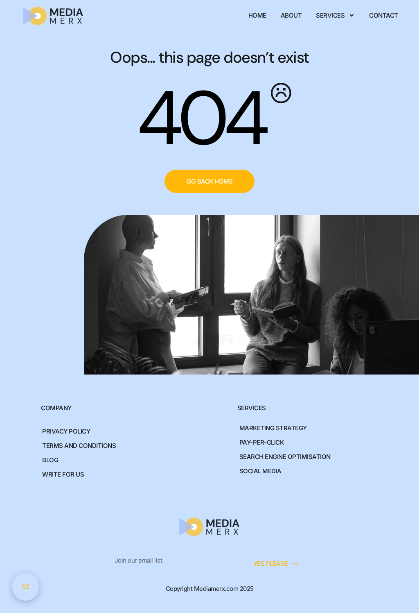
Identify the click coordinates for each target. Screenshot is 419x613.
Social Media (260, 471)
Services (330, 15)
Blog (50, 460)
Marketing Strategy (273, 428)
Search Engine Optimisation (285, 457)
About (291, 15)
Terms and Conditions (79, 446)
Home (257, 15)
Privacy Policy (66, 431)
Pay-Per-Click (261, 442)
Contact (383, 15)
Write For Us (63, 474)
